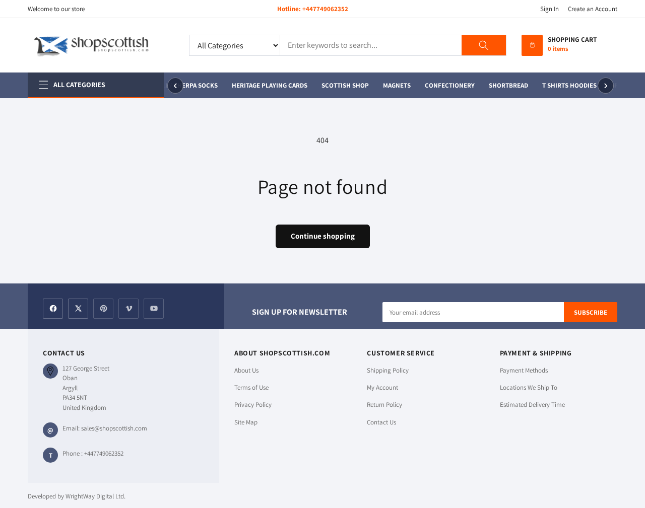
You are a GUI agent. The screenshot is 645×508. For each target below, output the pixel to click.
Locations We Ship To (528, 387)
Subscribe (590, 312)
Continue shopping (323, 236)
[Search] (484, 45)
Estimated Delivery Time (532, 404)
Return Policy (384, 404)
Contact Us (381, 422)
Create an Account (592, 9)
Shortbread (508, 85)
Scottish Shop (344, 85)
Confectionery (449, 85)
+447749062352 (325, 9)
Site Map (245, 422)
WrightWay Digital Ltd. (95, 496)
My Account (382, 387)
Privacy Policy (253, 404)
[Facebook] (53, 309)
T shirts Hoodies (569, 85)
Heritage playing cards (269, 85)
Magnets (396, 85)
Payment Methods (524, 370)
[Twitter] (78, 309)
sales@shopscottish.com (114, 428)
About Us (246, 370)
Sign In (549, 9)
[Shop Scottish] (101, 45)
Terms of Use (251, 387)
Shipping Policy (388, 370)
